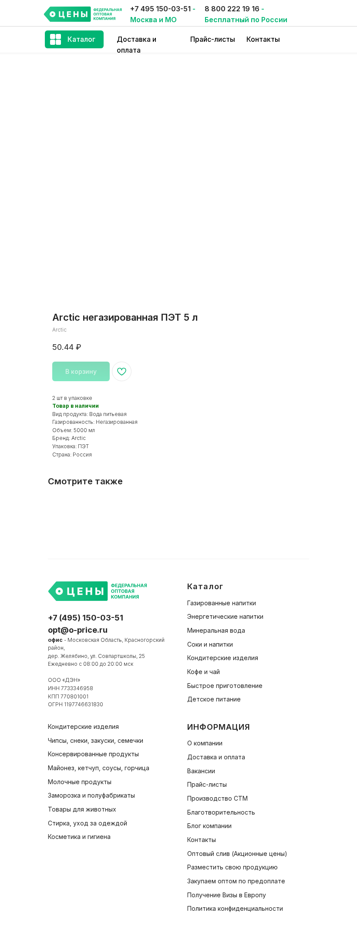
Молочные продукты (79, 781)
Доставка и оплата (216, 757)
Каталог (81, 39)
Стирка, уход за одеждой (87, 823)
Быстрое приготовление (225, 685)
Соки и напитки (210, 644)
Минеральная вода (216, 630)
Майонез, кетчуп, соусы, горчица (98, 768)
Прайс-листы (212, 39)
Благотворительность (221, 812)
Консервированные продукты (93, 754)
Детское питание (214, 699)
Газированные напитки (221, 603)
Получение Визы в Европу (226, 895)
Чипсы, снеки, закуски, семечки (95, 740)
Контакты (263, 39)
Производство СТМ (217, 798)
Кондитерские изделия (222, 657)
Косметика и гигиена (79, 836)
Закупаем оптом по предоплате (236, 881)
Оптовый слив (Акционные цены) (237, 853)
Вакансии (201, 771)
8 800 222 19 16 (232, 8)
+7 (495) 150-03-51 (85, 617)
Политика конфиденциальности (235, 908)
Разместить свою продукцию (232, 867)
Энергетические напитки (225, 616)
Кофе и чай (203, 671)
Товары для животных (82, 809)
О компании (204, 743)
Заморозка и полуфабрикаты (91, 795)
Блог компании (209, 825)
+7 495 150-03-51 (160, 8)
